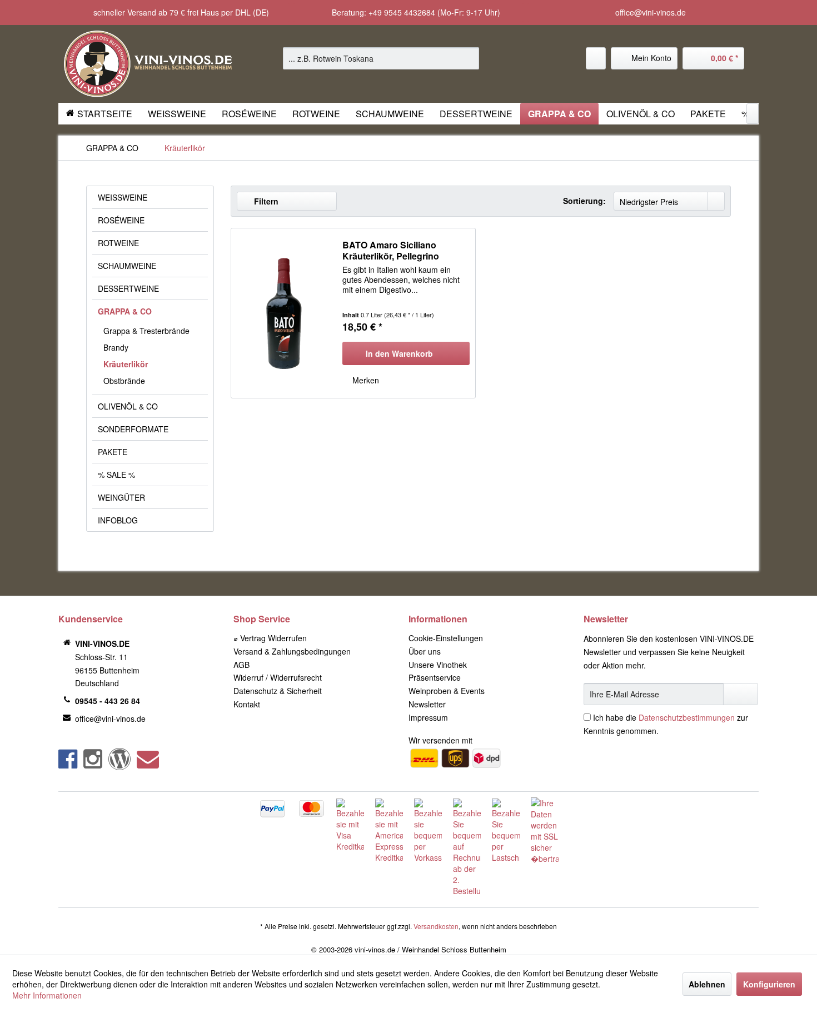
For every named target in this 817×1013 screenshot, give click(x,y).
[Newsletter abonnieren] (740, 694)
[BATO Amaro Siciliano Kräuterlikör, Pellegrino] (284, 313)
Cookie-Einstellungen (446, 637)
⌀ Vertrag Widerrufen (270, 637)
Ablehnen (707, 984)
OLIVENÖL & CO (128, 406)
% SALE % (116, 474)
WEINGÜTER (121, 497)
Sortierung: (584, 200)
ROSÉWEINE (121, 220)
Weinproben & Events (447, 690)
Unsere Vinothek (438, 664)
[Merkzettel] (596, 58)
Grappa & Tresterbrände (146, 330)
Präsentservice (435, 677)
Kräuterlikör (125, 364)
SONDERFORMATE (133, 429)
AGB (241, 664)
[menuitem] (381, 58)
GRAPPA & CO (125, 311)
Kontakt (246, 704)
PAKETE (112, 451)
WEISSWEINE (122, 197)
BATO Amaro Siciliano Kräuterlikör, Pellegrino (390, 250)
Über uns (425, 651)
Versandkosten (436, 926)
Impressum (428, 717)
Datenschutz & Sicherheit (277, 690)
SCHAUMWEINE (127, 265)
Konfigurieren (769, 984)
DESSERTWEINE (128, 288)
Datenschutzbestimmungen (687, 717)
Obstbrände (124, 380)
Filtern (265, 201)
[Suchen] (469, 58)
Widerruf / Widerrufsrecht (277, 677)
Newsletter (427, 704)
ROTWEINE (118, 242)
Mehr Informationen (47, 995)
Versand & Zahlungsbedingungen (292, 651)
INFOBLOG (118, 520)
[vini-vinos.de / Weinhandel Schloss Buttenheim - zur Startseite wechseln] (148, 64)
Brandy (115, 347)
